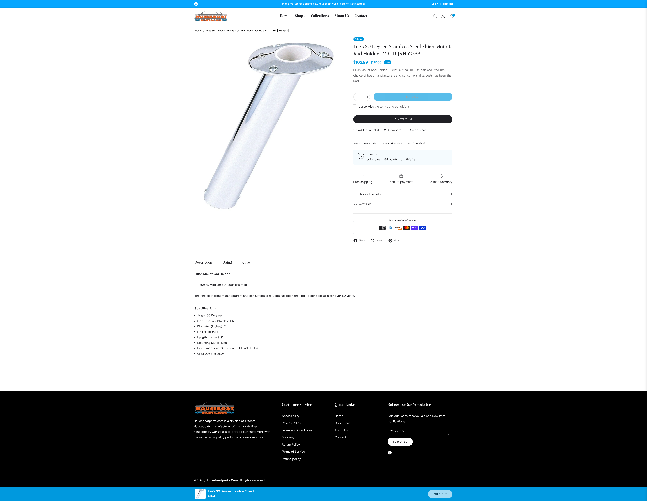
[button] (435, 16)
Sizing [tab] (227, 262)
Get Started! (357, 3)
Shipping (288, 437)
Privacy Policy (291, 423)
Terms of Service (293, 452)
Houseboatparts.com (222, 480)
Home (198, 30)
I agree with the (383, 106)
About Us (341, 430)
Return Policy (291, 445)
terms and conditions (395, 106)
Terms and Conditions (297, 430)
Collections (342, 423)
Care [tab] (246, 262)
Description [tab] (203, 262)
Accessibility (290, 416)
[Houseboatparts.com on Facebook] (391, 452)
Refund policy (291, 459)
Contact (340, 437)
